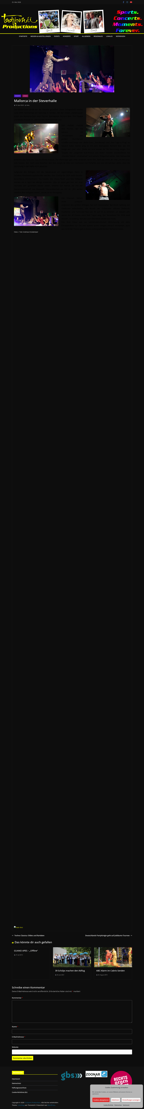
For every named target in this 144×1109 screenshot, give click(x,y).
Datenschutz (118, 1105)
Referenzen (120, 36)
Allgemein (86, 36)
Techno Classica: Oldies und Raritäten (29, 935)
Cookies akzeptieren (101, 1100)
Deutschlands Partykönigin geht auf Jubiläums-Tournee (107, 935)
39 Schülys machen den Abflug (70, 970)
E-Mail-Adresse (18, 1037)
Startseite (23, 36)
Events (57, 36)
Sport (76, 36)
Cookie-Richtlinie (108, 1105)
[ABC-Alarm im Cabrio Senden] (113, 949)
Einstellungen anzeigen (131, 1100)
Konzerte (67, 36)
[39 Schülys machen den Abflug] (72, 949)
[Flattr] (18, 927)
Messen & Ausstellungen (41, 36)
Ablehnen (115, 1100)
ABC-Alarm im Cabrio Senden (110, 970)
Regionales (98, 36)
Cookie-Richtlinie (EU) (19, 1092)
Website (15, 1047)
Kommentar (17, 998)
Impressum (126, 1105)
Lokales (109, 36)
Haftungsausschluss (19, 1088)
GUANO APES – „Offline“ (26, 950)
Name (15, 1026)
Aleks (28, 105)
